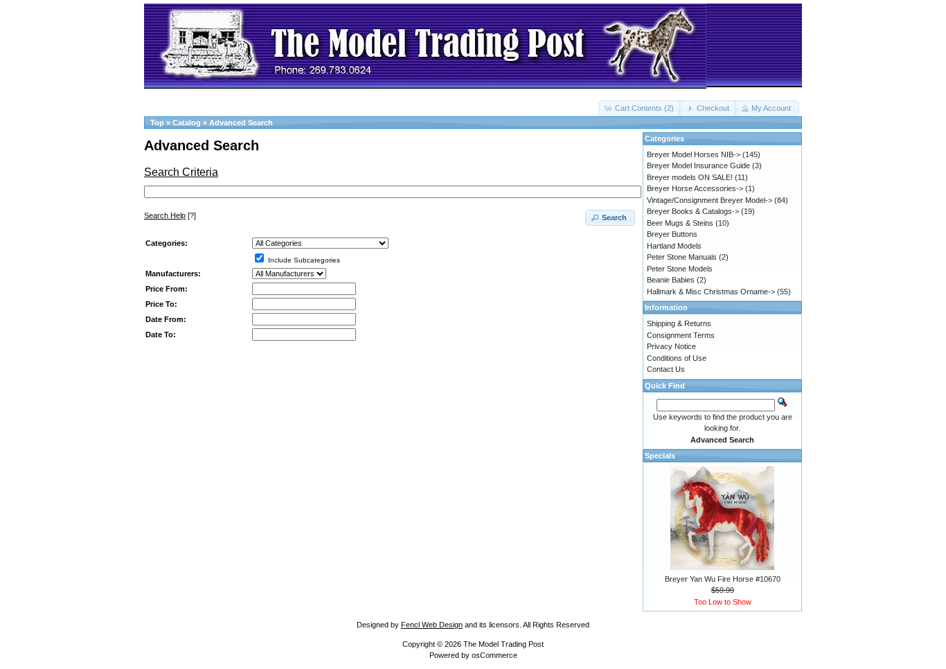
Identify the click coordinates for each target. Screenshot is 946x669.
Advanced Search (241, 122)
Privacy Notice (671, 346)
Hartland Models (674, 246)
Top (157, 122)
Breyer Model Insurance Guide (698, 165)
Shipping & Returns (679, 323)
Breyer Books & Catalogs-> (693, 211)
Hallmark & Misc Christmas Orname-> (711, 291)
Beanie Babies (671, 280)
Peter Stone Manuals (682, 257)
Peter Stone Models (680, 269)
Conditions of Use (676, 358)
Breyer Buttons (672, 234)
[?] (170, 215)
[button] (640, 108)
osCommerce (494, 655)
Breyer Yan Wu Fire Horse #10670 (722, 579)
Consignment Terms (681, 335)
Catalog (186, 122)
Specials (660, 456)
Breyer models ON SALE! (690, 177)
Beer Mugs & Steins (680, 223)
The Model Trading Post (503, 644)
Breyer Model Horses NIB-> (693, 154)
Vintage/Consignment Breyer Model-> (709, 200)
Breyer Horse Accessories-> (695, 188)
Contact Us (666, 369)
